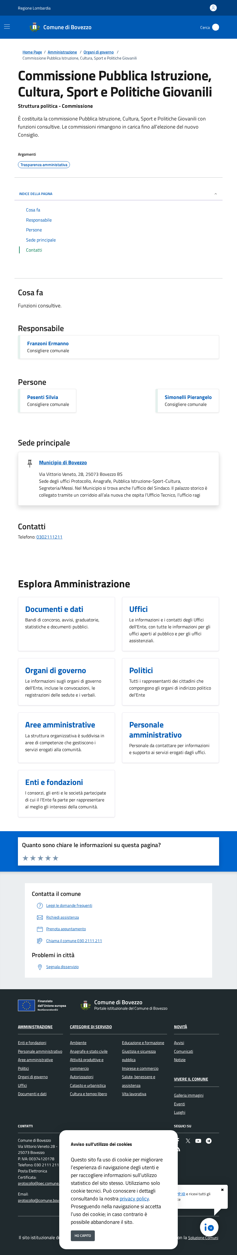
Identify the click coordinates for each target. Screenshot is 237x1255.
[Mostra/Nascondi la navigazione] (6, 26)
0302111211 (49, 536)
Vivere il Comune (191, 1079)
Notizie (180, 1060)
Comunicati (183, 1051)
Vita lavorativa (134, 1094)
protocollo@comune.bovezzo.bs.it (46, 1200)
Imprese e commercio (140, 1068)
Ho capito (83, 1235)
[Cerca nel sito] (215, 27)
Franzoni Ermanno (48, 343)
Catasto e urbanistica (88, 1085)
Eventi (179, 1104)
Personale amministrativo (40, 1051)
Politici (23, 1068)
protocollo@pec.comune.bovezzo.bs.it (49, 1183)
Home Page (32, 52)
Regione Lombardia (34, 8)
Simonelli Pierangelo (188, 397)
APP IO (179, 1194)
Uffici (22, 1085)
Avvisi (179, 1042)
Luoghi (179, 1112)
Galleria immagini (188, 1095)
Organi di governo (99, 52)
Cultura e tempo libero (88, 1094)
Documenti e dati (32, 1094)
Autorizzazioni (81, 1077)
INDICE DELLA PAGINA (35, 193)
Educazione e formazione (143, 1042)
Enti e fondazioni (32, 1042)
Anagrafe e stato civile (89, 1051)
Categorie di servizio (91, 1027)
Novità (180, 1027)
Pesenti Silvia (42, 397)
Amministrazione (62, 52)
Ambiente (78, 1042)
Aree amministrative (35, 1060)
